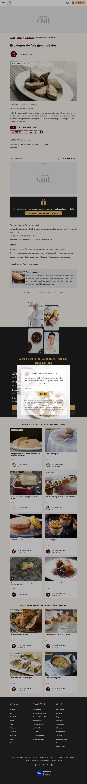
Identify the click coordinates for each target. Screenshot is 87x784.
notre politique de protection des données (43, 404)
